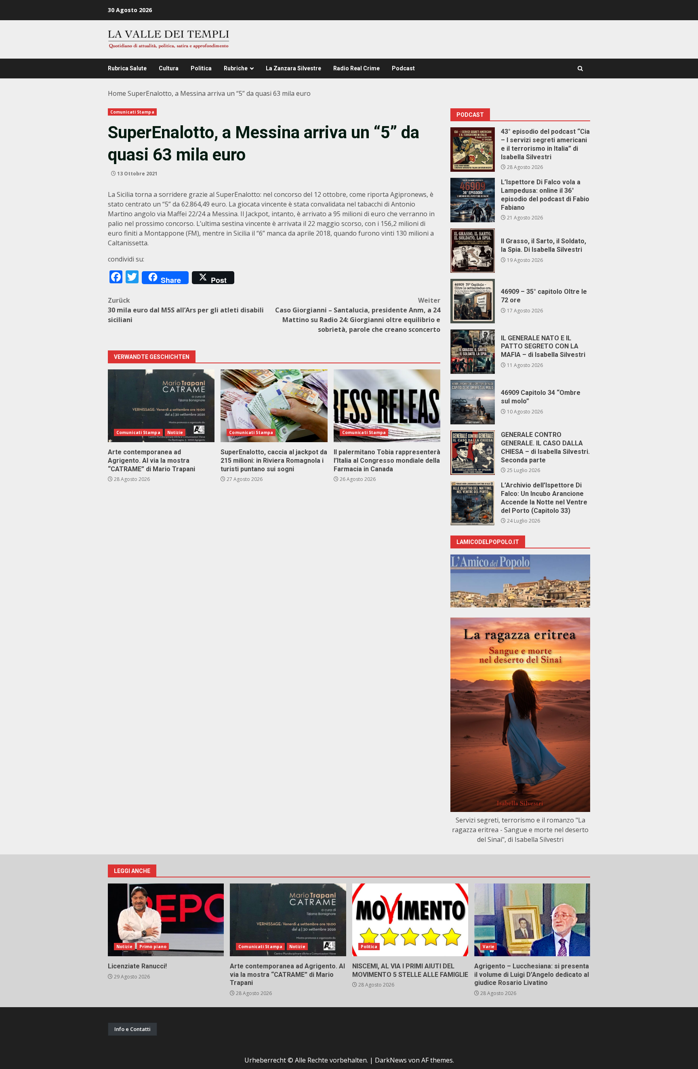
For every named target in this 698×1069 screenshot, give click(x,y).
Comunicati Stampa (132, 112)
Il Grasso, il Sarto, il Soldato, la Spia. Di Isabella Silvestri (472, 250)
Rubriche (236, 68)
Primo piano (152, 946)
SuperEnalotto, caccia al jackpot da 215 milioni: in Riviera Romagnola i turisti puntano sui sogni (274, 405)
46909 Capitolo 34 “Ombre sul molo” (472, 402)
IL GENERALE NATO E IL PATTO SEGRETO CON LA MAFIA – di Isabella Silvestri (472, 351)
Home (117, 93)
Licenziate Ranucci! (166, 919)
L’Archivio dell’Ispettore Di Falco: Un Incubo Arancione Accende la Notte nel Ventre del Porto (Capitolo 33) (472, 503)
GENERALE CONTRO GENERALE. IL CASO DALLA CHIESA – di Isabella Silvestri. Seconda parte (472, 452)
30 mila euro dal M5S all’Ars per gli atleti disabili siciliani (186, 310)
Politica (201, 68)
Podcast (403, 68)
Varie (489, 946)
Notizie (175, 432)
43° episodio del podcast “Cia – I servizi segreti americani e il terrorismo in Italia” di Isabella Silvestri (472, 149)
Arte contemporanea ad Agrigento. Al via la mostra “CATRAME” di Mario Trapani (161, 405)
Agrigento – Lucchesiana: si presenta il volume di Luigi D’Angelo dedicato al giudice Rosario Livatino (532, 919)
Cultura (169, 68)
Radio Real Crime (356, 68)
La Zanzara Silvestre (293, 68)
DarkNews (391, 1060)
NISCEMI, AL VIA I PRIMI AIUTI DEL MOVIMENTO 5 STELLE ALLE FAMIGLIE (410, 919)
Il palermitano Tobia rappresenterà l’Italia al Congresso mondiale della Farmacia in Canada (387, 405)
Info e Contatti (132, 1029)
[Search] (580, 68)
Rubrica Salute (127, 68)
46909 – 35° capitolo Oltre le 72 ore (472, 301)
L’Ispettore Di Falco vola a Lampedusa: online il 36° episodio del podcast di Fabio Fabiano (472, 200)
